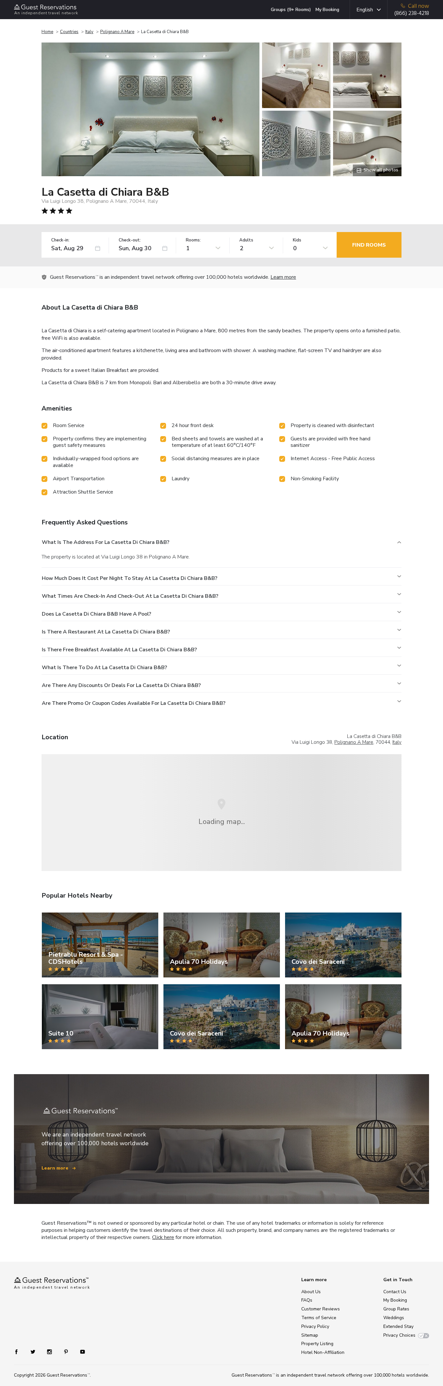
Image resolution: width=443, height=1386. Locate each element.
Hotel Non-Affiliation (322, 1352)
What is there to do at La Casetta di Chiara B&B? (104, 667)
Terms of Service (318, 1318)
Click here (163, 1237)
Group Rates (396, 1309)
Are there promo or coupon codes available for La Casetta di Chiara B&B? (133, 703)
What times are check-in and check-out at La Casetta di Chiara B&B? (130, 596)
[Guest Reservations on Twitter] (33, 1351)
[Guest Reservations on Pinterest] (66, 1351)
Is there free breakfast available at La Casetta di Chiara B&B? (119, 649)
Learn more (283, 277)
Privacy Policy (315, 1326)
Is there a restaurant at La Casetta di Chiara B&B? (106, 631)
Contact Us (394, 1292)
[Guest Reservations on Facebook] (19, 1351)
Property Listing (317, 1344)
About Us (311, 1292)
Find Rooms (369, 245)
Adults (246, 240)
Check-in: (60, 240)
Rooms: (193, 240)
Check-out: (130, 240)
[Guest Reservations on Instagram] (50, 1351)
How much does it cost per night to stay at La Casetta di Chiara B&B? (129, 578)
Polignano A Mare (117, 32)
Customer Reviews (320, 1309)
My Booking (327, 9)
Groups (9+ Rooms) (291, 9)
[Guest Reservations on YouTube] (80, 1351)
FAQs (306, 1300)
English (364, 9)
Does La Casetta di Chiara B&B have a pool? (96, 614)
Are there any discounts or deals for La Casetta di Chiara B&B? (121, 685)
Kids (297, 240)
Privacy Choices (399, 1335)
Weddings (393, 1318)
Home (47, 32)
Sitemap (309, 1335)
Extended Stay (398, 1326)
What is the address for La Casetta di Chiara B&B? (105, 542)
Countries (69, 32)
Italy (89, 32)
